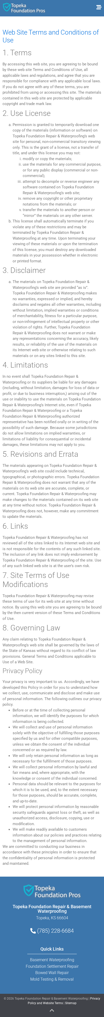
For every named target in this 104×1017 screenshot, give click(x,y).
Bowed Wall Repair (52, 972)
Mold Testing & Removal (52, 979)
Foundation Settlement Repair (52, 966)
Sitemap (70, 1003)
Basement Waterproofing (52, 959)
